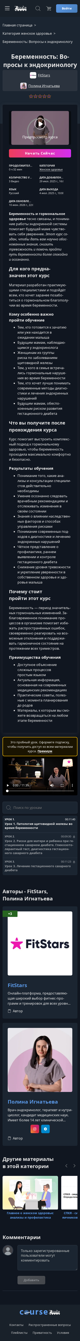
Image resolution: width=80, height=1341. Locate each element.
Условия (63, 1333)
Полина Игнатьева (33, 1102)
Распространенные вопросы (50, 1325)
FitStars (17, 985)
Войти (67, 8)
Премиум (45, 751)
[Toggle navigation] (7, 8)
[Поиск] (38, 8)
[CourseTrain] (20, 8)
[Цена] (48, 8)
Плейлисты (19, 1333)
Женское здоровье (51, 169)
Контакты (16, 1325)
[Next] (74, 1166)
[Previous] (66, 1166)
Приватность (42, 1333)
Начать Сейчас (40, 153)
